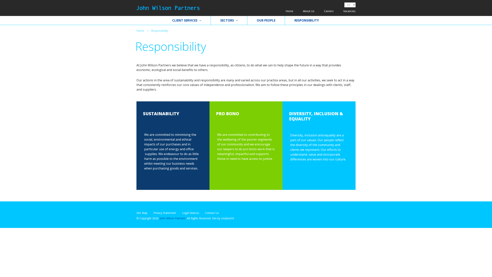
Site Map (141, 213)
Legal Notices (190, 213)
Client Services (184, 20)
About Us (308, 11)
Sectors (227, 20)
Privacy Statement (164, 213)
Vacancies (349, 11)
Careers (329, 11)
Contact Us (212, 213)
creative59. (227, 218)
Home (289, 11)
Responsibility (306, 20)
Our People (266, 20)
